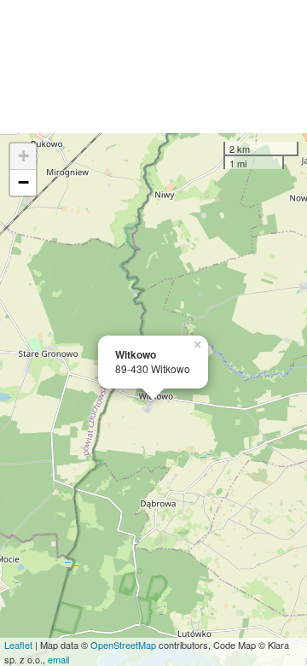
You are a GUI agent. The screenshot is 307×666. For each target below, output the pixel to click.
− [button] (23, 182)
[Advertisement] (153, 66)
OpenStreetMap (123, 644)
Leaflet (18, 644)
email (58, 659)
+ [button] (23, 155)
